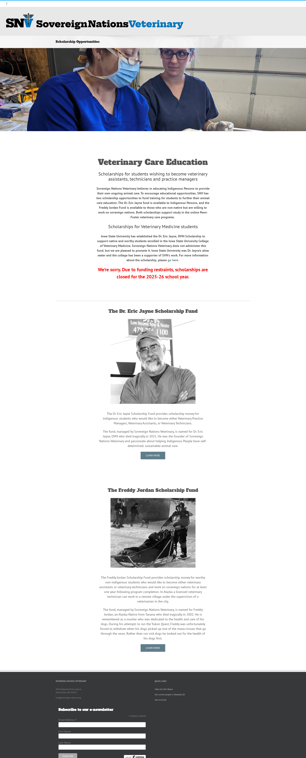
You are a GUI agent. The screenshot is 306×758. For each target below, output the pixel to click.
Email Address (67, 720)
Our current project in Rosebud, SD (170, 694)
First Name (64, 731)
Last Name (64, 742)
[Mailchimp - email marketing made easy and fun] (135, 756)
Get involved (160, 699)
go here (173, 260)
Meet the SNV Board (164, 689)
